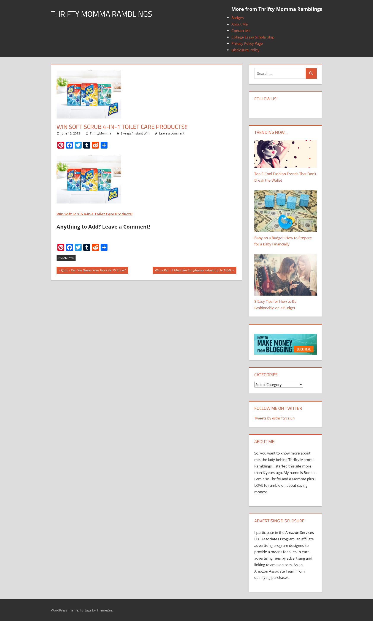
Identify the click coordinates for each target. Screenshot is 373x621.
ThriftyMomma (100, 133)
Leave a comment (171, 133)
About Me (239, 24)
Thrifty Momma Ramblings (101, 14)
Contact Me (241, 30)
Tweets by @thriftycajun (274, 418)
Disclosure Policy (245, 49)
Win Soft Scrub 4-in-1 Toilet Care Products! (95, 213)
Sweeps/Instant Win (135, 133)
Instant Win (66, 258)
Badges (237, 17)
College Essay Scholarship (252, 37)
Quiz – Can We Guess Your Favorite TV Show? (93, 271)
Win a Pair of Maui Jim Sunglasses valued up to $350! (193, 271)
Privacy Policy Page (247, 43)
